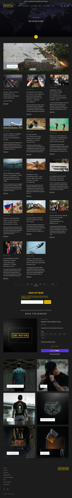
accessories (13, 453)
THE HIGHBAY (46, 5)
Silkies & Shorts (47, 419)
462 (53, 284)
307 (32, 284)
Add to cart (55, 346)
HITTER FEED (33, 5)
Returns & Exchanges (8, 477)
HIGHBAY (44, 453)
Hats (43, 386)
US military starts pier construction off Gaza (35, 219)
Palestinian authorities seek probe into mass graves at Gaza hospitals (34, 138)
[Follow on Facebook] (4, 489)
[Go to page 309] (57, 284)
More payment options (55, 354)
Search (4, 468)
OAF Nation (44, 319)
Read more (12, 66)
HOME (19, 5)
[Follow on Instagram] (7, 489)
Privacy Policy (6, 484)
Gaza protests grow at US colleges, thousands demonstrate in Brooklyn (59, 219)
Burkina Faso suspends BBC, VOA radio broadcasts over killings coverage (34, 178)
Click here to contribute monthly (48, 341)
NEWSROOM (25, 5)
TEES (10, 419)
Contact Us (5, 472)
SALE (53, 5)
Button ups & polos (15, 386)
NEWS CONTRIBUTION (51, 322)
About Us (5, 470)
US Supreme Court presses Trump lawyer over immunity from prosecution (11, 262)
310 (44, 284)
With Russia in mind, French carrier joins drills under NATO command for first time (12, 177)
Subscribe (47, 302)
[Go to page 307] (15, 284)
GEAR (40, 5)
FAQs (4, 479)
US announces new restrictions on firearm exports (58, 178)
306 (28, 284)
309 (40, 284)
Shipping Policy (6, 475)
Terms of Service (7, 482)
